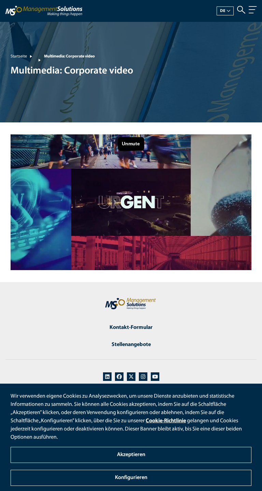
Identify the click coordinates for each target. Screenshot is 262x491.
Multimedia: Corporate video (69, 56)
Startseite (19, 56)
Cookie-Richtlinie (166, 421)
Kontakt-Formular (131, 327)
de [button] (222, 11)
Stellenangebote (131, 344)
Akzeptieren (131, 454)
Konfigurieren (131, 477)
